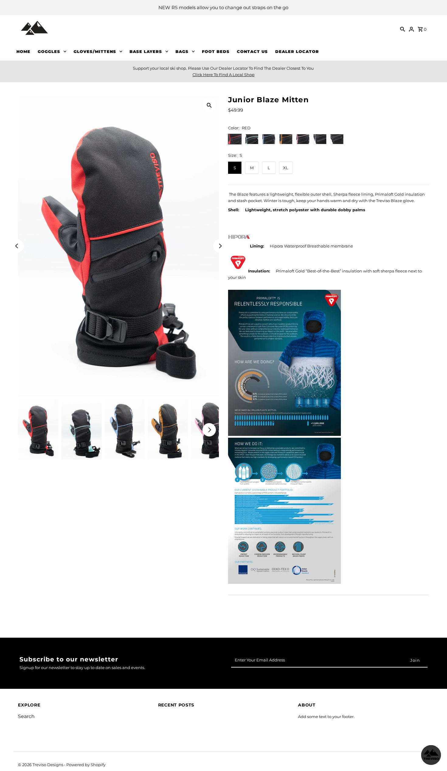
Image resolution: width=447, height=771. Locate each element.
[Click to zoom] (209, 105)
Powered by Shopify (86, 764)
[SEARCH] (403, 28)
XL (285, 167)
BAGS (182, 51)
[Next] (220, 246)
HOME (23, 51)
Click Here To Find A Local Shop (223, 74)
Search (26, 716)
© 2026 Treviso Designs (41, 764)
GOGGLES (49, 51)
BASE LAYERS (146, 51)
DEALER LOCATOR (297, 51)
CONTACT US (252, 51)
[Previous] (17, 246)
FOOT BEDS (216, 51)
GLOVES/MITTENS (95, 51)
